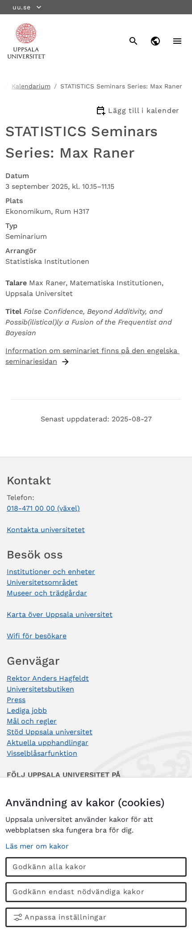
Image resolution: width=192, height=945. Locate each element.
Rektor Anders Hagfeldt (48, 678)
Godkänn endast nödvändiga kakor (79, 891)
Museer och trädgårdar (47, 593)
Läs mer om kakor (37, 846)
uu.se (22, 7)
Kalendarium (31, 86)
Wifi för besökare (37, 636)
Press (16, 699)
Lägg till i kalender (143, 110)
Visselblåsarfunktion (42, 753)
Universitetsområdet (42, 582)
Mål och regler (32, 721)
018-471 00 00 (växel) (43, 508)
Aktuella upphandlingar (47, 742)
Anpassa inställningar (66, 917)
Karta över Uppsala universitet (60, 614)
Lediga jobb (27, 710)
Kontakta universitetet (46, 529)
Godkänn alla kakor (50, 866)
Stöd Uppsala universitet (49, 732)
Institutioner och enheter (51, 571)
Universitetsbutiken (40, 689)
